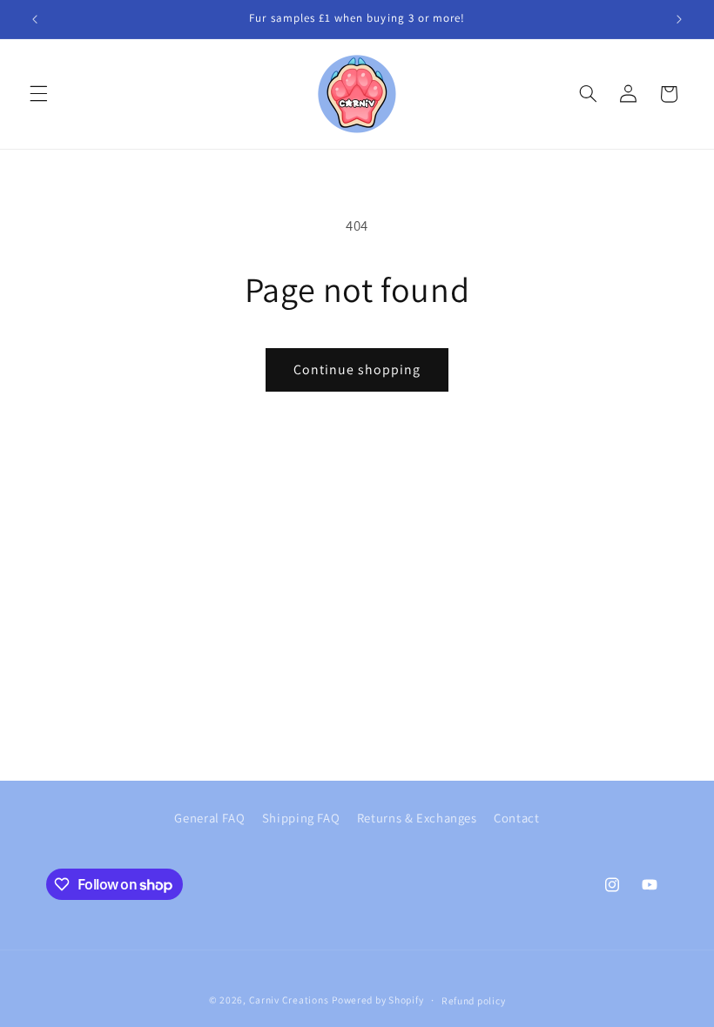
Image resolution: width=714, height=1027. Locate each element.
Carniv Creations (289, 999)
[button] (38, 94)
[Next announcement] (679, 19)
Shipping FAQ (301, 817)
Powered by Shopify (377, 999)
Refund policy (473, 1000)
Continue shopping (357, 369)
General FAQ (209, 817)
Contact (516, 817)
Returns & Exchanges (417, 817)
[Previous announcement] (35, 19)
